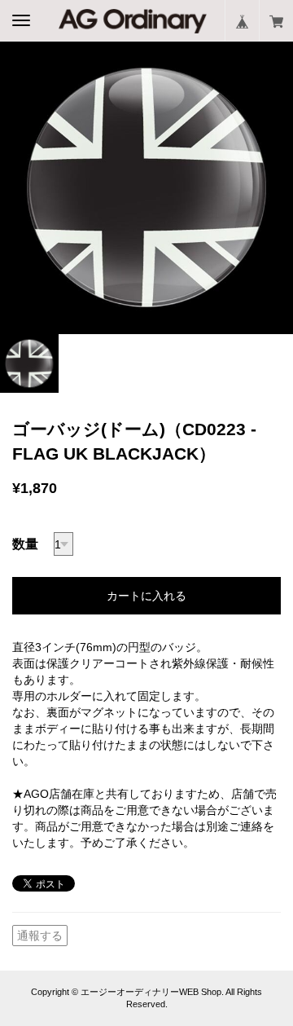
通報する (40, 935)
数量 (25, 544)
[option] (146, 187)
